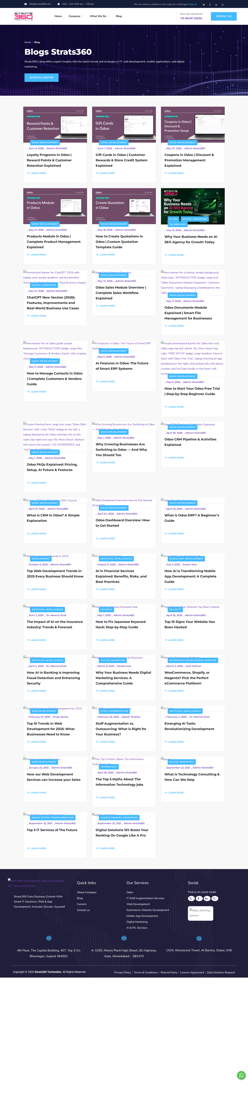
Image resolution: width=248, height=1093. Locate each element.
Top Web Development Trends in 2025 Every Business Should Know (55, 573)
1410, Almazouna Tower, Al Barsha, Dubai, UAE (199, 950)
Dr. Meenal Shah (56, 615)
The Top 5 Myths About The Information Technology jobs (119, 782)
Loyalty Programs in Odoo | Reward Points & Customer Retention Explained (49, 160)
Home (58, 16)
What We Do (98, 16)
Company (74, 16)
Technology (177, 224)
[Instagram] (223, 4)
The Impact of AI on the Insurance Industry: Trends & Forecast (55, 624)
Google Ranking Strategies (119, 817)
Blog (119, 16)
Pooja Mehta (60, 716)
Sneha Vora (190, 564)
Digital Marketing (195, 219)
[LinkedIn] (207, 897)
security (106, 609)
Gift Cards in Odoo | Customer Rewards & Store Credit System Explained (121, 160)
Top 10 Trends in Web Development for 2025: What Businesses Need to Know (51, 729)
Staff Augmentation (114, 711)
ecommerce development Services (192, 660)
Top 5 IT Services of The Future (52, 830)
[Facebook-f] (210, 4)
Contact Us (223, 16)
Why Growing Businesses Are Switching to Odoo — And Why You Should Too (121, 449)
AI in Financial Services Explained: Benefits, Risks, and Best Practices (121, 576)
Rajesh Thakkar (131, 716)
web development (44, 711)
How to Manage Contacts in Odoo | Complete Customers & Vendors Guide (54, 378)
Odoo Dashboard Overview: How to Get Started (123, 523)
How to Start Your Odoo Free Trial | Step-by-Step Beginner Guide (192, 391)
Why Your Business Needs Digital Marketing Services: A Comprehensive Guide (123, 678)
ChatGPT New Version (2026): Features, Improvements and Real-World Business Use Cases (53, 302)
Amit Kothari (193, 666)
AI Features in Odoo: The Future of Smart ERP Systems (122, 366)
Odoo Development (45, 142)
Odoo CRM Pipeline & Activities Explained (190, 442)
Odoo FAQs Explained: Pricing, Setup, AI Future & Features (52, 467)
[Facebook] (199, 897)
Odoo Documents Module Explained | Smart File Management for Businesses (188, 313)
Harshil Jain (124, 666)
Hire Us (193, 4)
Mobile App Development (186, 558)
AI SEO (173, 219)
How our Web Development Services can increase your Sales (53, 777)
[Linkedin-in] (216, 4)
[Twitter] (204, 4)
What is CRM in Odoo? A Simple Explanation (53, 518)
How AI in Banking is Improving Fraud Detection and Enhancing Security (53, 678)
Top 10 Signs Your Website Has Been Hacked (189, 624)
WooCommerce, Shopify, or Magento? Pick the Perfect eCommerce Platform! (187, 678)
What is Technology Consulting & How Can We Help (192, 777)
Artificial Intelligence (116, 558)
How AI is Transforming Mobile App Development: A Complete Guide (190, 576)
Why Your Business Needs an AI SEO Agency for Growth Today (190, 239)
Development (41, 558)
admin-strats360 (57, 148)
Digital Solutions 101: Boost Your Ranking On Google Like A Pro (122, 832)
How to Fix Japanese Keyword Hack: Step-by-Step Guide (121, 624)
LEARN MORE (38, 173)
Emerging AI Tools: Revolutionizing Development (189, 726)
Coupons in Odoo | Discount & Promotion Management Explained (189, 160)
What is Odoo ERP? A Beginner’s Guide (191, 518)
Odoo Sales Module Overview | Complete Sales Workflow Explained (121, 293)
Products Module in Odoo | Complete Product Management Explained (54, 241)
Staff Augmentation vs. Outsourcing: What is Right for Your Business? (121, 729)
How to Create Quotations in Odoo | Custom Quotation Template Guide (119, 241)
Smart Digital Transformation (53, 817)
